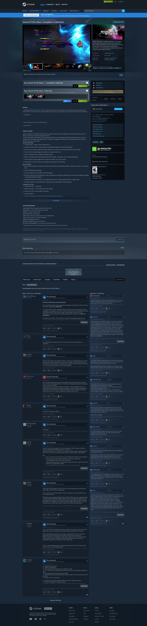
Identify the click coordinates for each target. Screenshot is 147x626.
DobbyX (29, 482)
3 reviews (29, 337)
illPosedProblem (31, 296)
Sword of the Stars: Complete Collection (65, 92)
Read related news (97, 131)
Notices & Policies (99, 616)
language (121, 1)
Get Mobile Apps (113, 613)
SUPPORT (64, 4)
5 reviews (29, 356)
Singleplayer (116, 68)
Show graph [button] (119, 279)
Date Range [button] (56, 279)
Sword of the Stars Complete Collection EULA (103, 92)
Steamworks (72, 616)
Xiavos (28, 336)
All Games (24, 20)
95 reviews (29, 297)
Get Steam (112, 610)
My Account (112, 619)
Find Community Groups (98, 136)
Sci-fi (106, 68)
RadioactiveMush (31, 423)
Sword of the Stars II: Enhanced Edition (43, 92)
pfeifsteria (29, 354)
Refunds (97, 622)
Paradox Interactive (109, 59)
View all (122, 247)
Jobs (84, 613)
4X (98, 68)
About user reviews (110, 264)
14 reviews (29, 426)
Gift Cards (71, 622)
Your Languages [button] (31, 284)
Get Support (112, 616)
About (57, 4)
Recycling (85, 619)
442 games (29, 525)
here (50, 252)
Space (102, 68)
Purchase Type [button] (37, 279)
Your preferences (121, 264)
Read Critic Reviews (105, 150)
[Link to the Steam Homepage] (28, 6)
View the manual (97, 127)
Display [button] (73, 279)
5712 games (29, 484)
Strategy (95, 68)
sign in (115, 1)
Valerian (29, 442)
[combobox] (103, 10)
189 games (29, 425)
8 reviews (29, 445)
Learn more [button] (118, 109)
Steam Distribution (73, 619)
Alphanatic (29, 523)
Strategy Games (32, 20)
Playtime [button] (65, 279)
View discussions (97, 133)
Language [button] (47, 279)
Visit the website (97, 124)
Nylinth (29, 405)
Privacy (97, 610)
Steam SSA (72, 613)
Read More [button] (84, 322)
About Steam (72, 610)
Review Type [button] (26, 279)
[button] (25, 11)
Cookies (97, 619)
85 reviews (29, 377)
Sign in (25, 74)
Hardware (85, 616)
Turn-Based (110, 68)
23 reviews (29, 406)
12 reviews (29, 526)
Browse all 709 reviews (55, 600)
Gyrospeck (29, 560)
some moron (30, 376)
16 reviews (29, 485)
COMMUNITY (50, 4)
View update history (97, 129)
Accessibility (98, 613)
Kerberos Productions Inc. (111, 58)
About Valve (86, 610)
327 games (29, 443)
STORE (42, 4)
